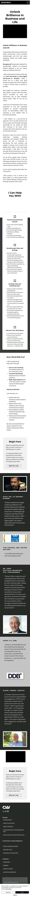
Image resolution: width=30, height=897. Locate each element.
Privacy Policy (8, 889)
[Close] (28, 886)
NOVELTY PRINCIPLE (8, 826)
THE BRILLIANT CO (7, 819)
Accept (22, 892)
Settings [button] (15, 895)
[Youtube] (6, 811)
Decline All (8, 892)
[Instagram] (8, 811)
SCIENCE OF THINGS (8, 868)
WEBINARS (5, 865)
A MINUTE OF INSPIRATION (9, 872)
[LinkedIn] (3, 811)
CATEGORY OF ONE (7, 849)
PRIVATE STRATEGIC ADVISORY (10, 846)
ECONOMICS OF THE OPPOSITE (10, 853)
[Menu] (27, 2)
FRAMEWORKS (6, 862)
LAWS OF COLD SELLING (9, 823)
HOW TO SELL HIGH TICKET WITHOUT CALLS (13, 835)
